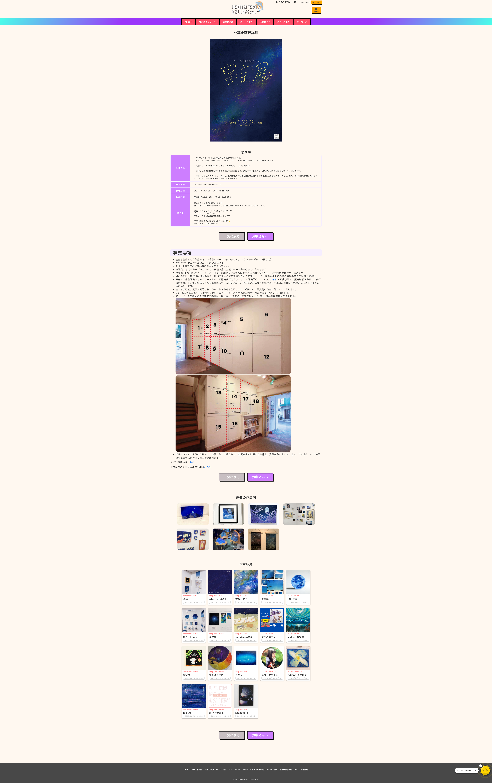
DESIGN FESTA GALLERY (249, 780)
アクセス (317, 2)
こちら (273, 279)
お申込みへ (260, 236)
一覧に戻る (232, 236)
